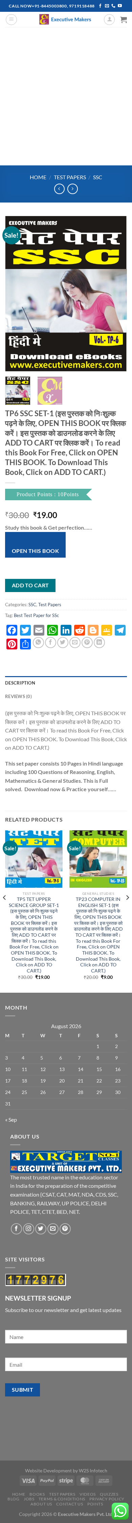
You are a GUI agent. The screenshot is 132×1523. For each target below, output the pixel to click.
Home (38, 177)
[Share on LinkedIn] (99, 642)
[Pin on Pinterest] (87, 642)
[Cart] (123, 19)
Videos (88, 1494)
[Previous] (16, 293)
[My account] (109, 19)
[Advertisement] (66, 96)
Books (37, 1494)
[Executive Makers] (66, 19)
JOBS (29, 1498)
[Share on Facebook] (50, 642)
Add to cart (30, 585)
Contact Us (69, 1503)
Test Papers (70, 177)
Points (95, 1503)
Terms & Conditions (62, 1498)
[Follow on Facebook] (100, 6)
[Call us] (113, 6)
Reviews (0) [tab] (18, 696)
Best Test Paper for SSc (36, 615)
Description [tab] (20, 683)
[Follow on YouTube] (120, 6)
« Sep (11, 1119)
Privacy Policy (107, 1498)
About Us (41, 1503)
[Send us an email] (107, 6)
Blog (13, 1498)
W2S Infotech (93, 1470)
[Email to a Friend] (75, 642)
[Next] (116, 293)
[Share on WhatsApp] (38, 642)
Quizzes (109, 1494)
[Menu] (11, 19)
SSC (97, 177)
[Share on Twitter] (62, 642)
